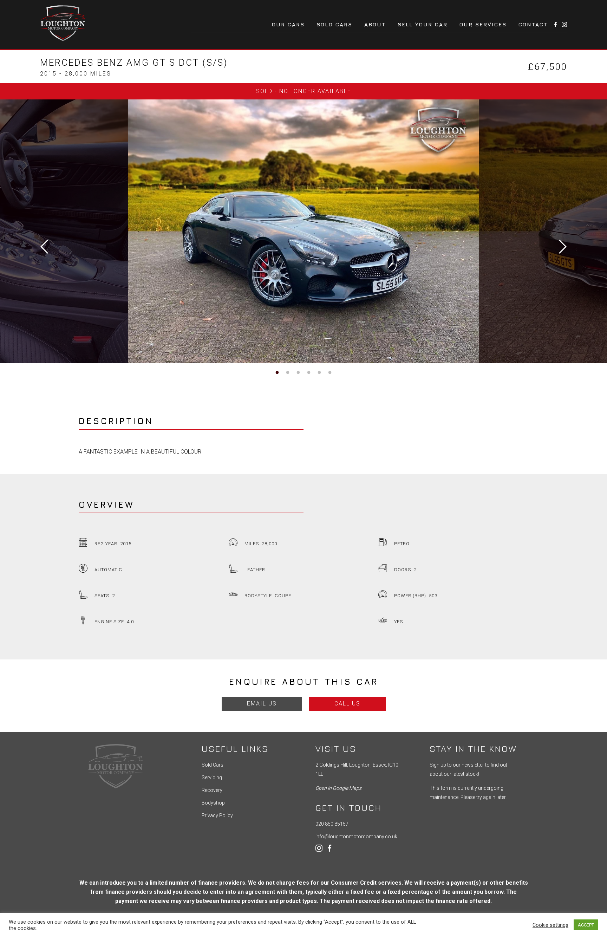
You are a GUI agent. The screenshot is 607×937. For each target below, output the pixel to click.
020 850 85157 (331, 824)
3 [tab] (298, 372)
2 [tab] (287, 372)
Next (563, 247)
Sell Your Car (423, 24)
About (375, 24)
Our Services (483, 24)
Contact (533, 24)
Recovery (212, 790)
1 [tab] (277, 372)
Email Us (262, 703)
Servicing (212, 777)
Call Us (347, 703)
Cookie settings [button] (550, 925)
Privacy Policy (217, 815)
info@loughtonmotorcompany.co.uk (356, 836)
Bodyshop (213, 803)
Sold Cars (334, 24)
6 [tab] (329, 372)
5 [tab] (319, 372)
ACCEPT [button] (586, 925)
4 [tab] (308, 372)
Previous (44, 247)
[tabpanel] (303, 231)
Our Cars (288, 24)
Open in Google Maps (338, 788)
